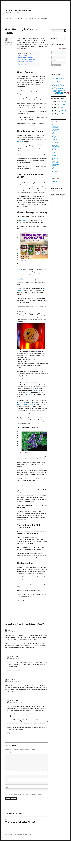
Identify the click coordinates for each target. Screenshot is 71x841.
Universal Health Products (18, 10)
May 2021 (54, 135)
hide (30, 53)
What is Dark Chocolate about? (58, 82)
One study (19, 269)
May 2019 (54, 170)
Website (7, 787)
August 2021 (54, 130)
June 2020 (54, 151)
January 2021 (55, 140)
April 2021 (54, 136)
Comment (8, 752)
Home (6, 18)
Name (7, 773)
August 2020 (55, 148)
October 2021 (55, 127)
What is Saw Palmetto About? (58, 88)
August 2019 (55, 165)
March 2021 (54, 138)
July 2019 (54, 167)
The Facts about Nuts (56, 81)
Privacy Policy (44, 18)
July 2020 (54, 149)
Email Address (55, 50)
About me (24, 18)
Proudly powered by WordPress (24, 834)
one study (21, 279)
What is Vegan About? (57, 84)
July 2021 (54, 132)
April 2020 (54, 154)
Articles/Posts (13, 18)
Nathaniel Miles (8, 42)
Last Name (54, 60)
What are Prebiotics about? (58, 78)
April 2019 (54, 171)
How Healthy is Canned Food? (58, 90)
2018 (33, 390)
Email (7, 780)
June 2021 (54, 133)
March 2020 (54, 155)
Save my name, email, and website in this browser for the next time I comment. (23, 794)
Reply (6, 651)
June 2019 (54, 168)
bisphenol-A (23, 220)
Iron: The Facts (55, 77)
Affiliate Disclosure (33, 18)
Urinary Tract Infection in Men (59, 80)
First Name (54, 55)
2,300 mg (29, 394)
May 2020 (54, 152)
